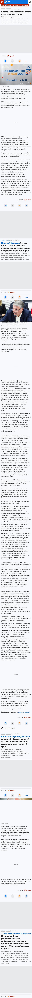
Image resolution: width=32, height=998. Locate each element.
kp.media (12, 56)
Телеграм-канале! (24, 712)
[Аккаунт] (30, 2)
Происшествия (16, 5)
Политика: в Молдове (9, 728)
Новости (3, 5)
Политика (8, 240)
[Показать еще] (26, 61)
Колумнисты (25, 5)
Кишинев (9, 5)
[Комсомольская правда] (9, 2)
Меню (2, 2)
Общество (8, 733)
